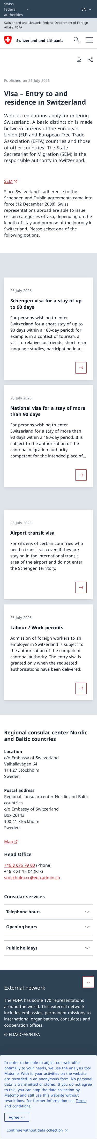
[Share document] (90, 59)
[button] (88, 982)
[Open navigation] (89, 40)
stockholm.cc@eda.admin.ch (32, 877)
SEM (8, 181)
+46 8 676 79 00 (19, 865)
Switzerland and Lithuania (39, 40)
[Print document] (79, 59)
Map (8, 841)
